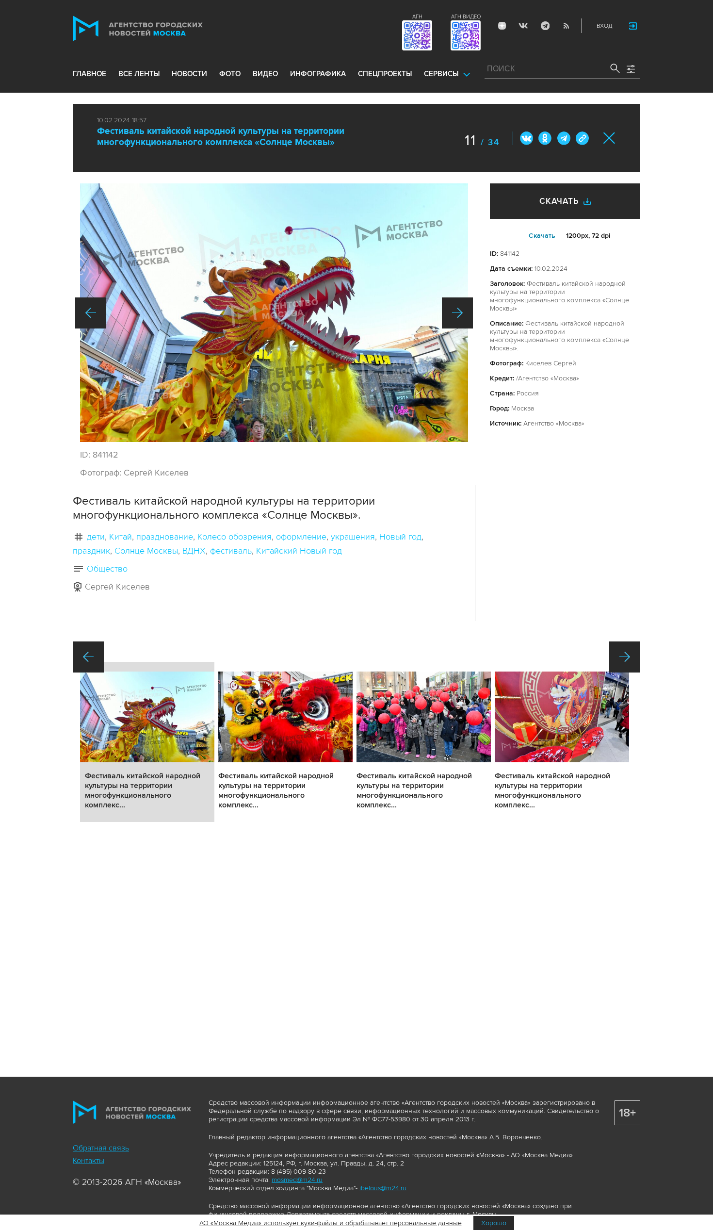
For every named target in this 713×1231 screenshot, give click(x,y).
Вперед (457, 312)
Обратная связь (101, 1148)
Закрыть (609, 138)
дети (96, 536)
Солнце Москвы (146, 550)
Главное (89, 73)
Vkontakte (523, 25)
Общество (107, 568)
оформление (301, 536)
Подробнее (147, 742)
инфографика (318, 73)
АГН (417, 17)
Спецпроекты (385, 73)
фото (230, 73)
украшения (353, 536)
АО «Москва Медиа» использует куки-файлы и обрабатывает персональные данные (330, 1223)
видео (265, 73)
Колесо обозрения (234, 536)
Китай (120, 536)
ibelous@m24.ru (382, 1188)
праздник (91, 550)
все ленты (139, 73)
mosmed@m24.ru (297, 1180)
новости (189, 73)
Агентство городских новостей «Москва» (156, 28)
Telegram (544, 25)
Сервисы (441, 73)
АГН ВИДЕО (466, 17)
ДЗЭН (502, 25)
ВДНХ (194, 550)
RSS (566, 25)
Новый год (400, 536)
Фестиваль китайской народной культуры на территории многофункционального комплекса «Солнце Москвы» (220, 137)
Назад (90, 312)
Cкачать (542, 235)
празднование (164, 536)
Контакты (88, 1160)
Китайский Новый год (299, 550)
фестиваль (231, 550)
